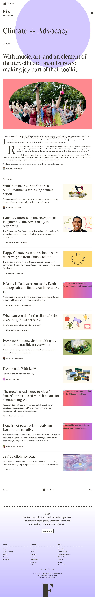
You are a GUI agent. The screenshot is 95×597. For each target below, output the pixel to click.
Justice (5, 554)
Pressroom (34, 562)
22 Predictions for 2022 (19, 456)
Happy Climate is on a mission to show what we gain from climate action (31, 255)
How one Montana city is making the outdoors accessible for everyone (29, 343)
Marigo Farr (9, 168)
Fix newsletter (62, 551)
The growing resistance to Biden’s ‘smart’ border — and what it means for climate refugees (31, 396)
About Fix (61, 549)
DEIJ (32, 564)
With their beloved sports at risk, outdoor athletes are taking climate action (28, 190)
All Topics (6, 559)
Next (90, 490)
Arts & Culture (26, 305)
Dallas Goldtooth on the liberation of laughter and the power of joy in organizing (29, 222)
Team (32, 551)
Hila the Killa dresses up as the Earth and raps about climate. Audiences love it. (31, 288)
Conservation (19, 358)
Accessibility (62, 564)
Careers (33, 557)
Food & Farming (8, 551)
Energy (5, 549)
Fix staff (8, 379)
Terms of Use (43, 577)
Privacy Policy (51, 577)
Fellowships (34, 559)
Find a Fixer (61, 557)
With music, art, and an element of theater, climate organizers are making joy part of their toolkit (44, 63)
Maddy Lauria (10, 446)
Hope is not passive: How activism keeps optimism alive (27, 427)
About (32, 549)
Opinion (5, 557)
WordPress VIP (53, 575)
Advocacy (18, 168)
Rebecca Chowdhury (9, 415)
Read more (59, 164)
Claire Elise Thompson (13, 305)
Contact (33, 554)
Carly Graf (9, 207)
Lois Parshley (10, 273)
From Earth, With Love (19, 368)
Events (60, 562)
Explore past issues (64, 554)
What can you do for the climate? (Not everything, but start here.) (30, 318)
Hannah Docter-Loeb (12, 242)
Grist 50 (60, 559)
